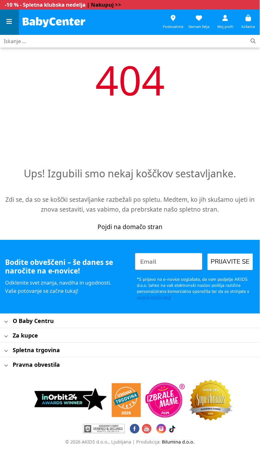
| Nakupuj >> (104, 4)
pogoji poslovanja (154, 297)
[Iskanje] (253, 41)
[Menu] (9, 22)
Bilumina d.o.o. (178, 442)
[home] (54, 22)
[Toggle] (6, 322)
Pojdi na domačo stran (130, 226)
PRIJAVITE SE (230, 261)
